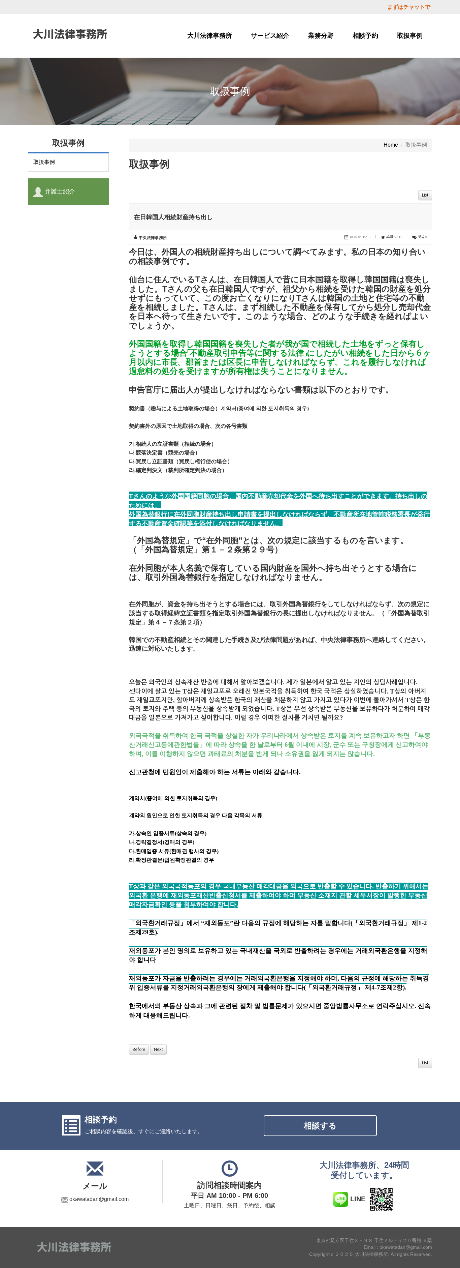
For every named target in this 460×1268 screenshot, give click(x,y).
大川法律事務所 (209, 35)
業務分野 (321, 35)
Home (391, 145)
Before (139, 1050)
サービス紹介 (270, 35)
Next (158, 1050)
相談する (320, 1125)
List (425, 195)
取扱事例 (410, 35)
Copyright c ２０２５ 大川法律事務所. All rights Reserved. (370, 1254)
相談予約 (365, 35)
